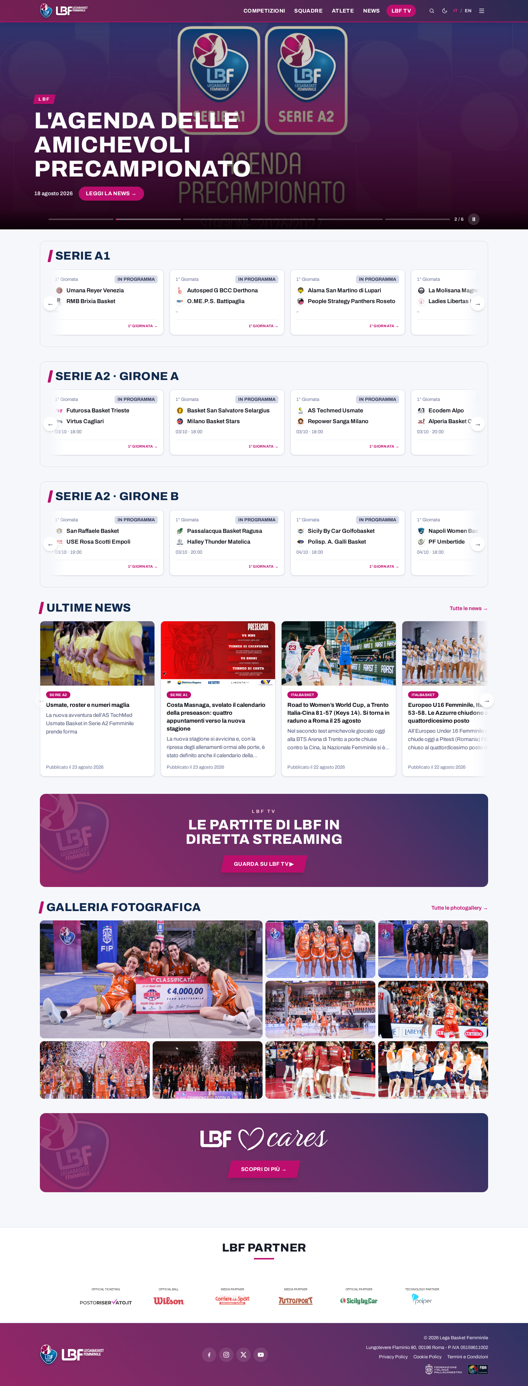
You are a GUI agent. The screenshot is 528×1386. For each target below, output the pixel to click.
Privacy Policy (393, 1356)
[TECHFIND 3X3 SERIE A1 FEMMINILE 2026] (151, 979)
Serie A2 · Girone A (117, 376)
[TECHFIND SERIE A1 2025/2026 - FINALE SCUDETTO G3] (320, 1009)
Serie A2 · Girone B (117, 496)
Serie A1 (83, 256)
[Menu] (481, 10)
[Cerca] (431, 11)
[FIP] (444, 1369)
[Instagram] (226, 1355)
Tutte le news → (469, 608)
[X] (243, 1355)
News (371, 11)
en (468, 10)
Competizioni (264, 11)
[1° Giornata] (106, 302)
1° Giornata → (143, 326)
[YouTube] (261, 1355)
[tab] (81, 219)
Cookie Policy (427, 1356)
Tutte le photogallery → (459, 908)
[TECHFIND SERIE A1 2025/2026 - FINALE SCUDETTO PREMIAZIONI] (95, 1070)
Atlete (343, 11)
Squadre (308, 11)
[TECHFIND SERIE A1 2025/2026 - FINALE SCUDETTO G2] (320, 1070)
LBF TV (401, 11)
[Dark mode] (445, 11)
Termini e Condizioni (467, 1356)
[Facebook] (209, 1355)
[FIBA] (478, 1369)
